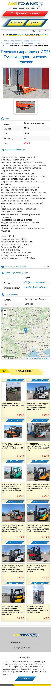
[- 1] (25, 106)
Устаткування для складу (10, 43)
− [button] (5, 314)
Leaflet (26, 358)
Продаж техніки (16, 40)
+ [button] (5, 310)
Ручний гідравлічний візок (32, 43)
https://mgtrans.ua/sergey (36, 287)
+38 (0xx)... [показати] (34, 282)
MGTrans (4, 40)
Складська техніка (31, 40)
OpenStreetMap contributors (40, 358)
